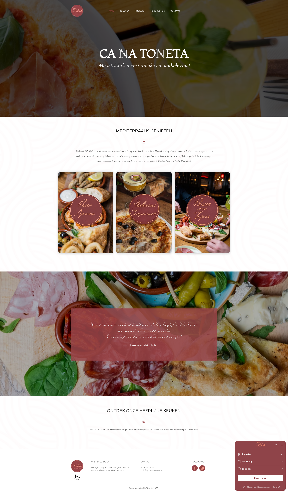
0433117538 (148, 467)
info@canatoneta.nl (152, 470)
